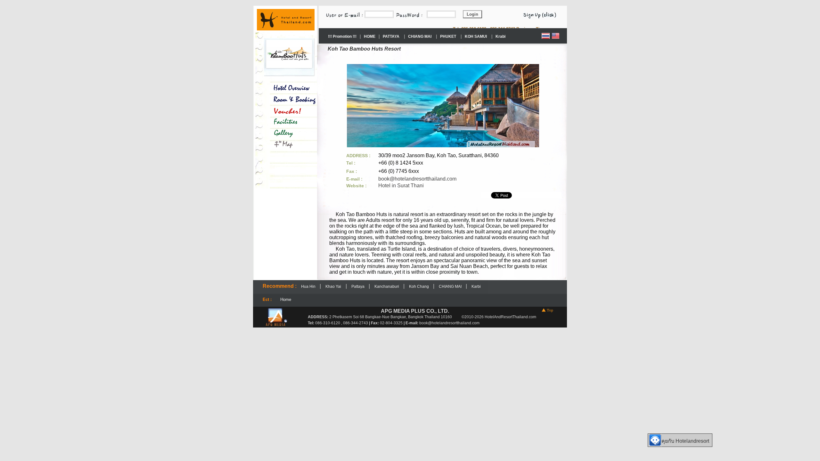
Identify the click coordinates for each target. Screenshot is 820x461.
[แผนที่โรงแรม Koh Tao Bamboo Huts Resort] (289, 144)
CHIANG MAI (451, 286)
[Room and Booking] (289, 100)
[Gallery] (289, 133)
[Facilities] (289, 121)
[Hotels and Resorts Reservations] (286, 28)
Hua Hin (308, 286)
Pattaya (358, 286)
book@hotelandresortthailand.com (417, 179)
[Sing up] (543, 14)
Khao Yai (333, 286)
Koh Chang (419, 286)
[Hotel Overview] (289, 87)
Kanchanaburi (387, 286)
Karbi (476, 286)
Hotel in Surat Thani (401, 185)
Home (285, 299)
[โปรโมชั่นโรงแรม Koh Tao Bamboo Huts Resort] (289, 111)
